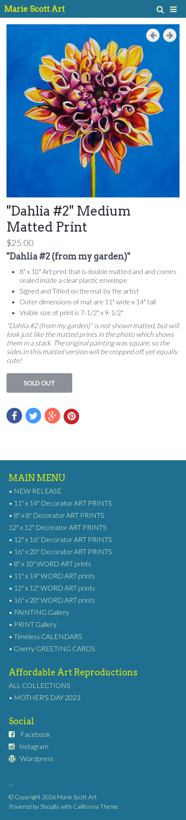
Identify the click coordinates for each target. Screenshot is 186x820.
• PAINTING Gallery (39, 612)
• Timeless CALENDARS (45, 636)
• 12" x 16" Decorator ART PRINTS (60, 539)
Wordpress (37, 758)
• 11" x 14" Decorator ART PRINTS (60, 503)
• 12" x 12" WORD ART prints (52, 588)
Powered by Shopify (34, 806)
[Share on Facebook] (14, 415)
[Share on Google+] (52, 415)
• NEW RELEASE (35, 491)
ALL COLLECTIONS (40, 685)
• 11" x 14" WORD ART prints (52, 575)
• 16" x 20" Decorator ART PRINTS (60, 551)
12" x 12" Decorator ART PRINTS (58, 527)
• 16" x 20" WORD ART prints (52, 600)
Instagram (33, 746)
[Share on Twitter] (33, 415)
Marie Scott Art (34, 8)
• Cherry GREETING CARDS (52, 648)
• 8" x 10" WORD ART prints (50, 563)
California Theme (95, 806)
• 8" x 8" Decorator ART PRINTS (56, 515)
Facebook (35, 734)
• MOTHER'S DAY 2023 (44, 697)
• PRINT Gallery (33, 624)
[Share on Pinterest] (71, 416)
